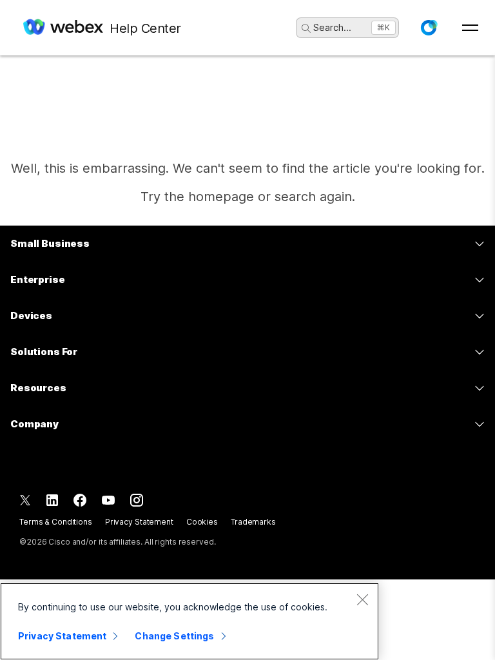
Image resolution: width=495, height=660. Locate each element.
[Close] (362, 599)
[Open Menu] (470, 27)
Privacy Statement (139, 522)
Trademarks (253, 522)
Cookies (202, 522)
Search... (332, 27)
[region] (189, 621)
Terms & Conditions (55, 522)
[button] (428, 27)
